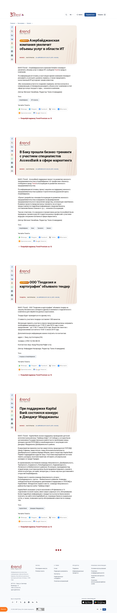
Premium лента (39, 571)
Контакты (57, 574)
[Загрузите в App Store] (87, 602)
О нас (55, 568)
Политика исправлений (61, 581)
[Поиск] (66, 15)
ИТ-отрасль (34, 100)
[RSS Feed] (36, 602)
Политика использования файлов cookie (98, 581)
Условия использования (98, 568)
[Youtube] (24, 602)
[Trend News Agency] (16, 567)
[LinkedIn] (32, 602)
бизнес (49, 228)
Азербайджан (23, 100)
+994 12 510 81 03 (15, 587)
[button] (12, 27)
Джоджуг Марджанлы (37, 508)
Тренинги (40, 228)
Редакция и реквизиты (61, 571)
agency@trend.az (15, 589)
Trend (57, 70)
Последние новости (41, 568)
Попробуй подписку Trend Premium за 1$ (36, 118)
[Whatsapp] (12, 602)
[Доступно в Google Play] (100, 602)
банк (32, 228)
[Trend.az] (17, 15)
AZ (101, 609)
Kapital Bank (23, 508)
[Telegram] (28, 602)
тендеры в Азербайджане (27, 356)
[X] (20, 602)
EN (97, 609)
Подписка (76, 568)
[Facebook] (16, 602)
